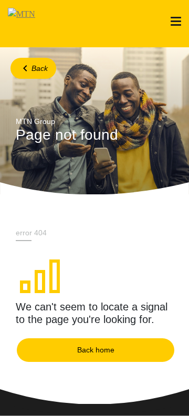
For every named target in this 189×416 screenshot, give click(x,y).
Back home (95, 350)
